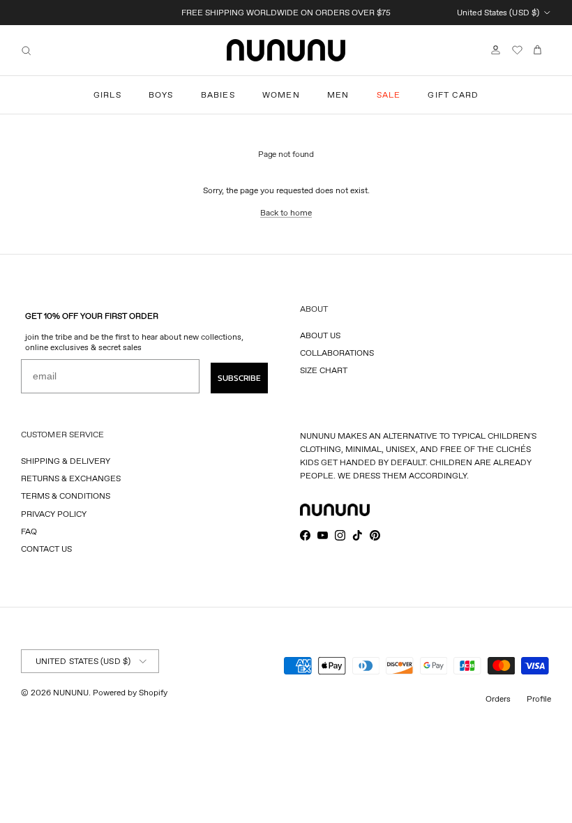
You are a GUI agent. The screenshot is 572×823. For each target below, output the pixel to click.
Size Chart (323, 370)
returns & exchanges (71, 478)
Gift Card (453, 94)
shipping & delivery (65, 460)
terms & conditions (65, 495)
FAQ (29, 531)
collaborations (337, 352)
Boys (161, 94)
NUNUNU (71, 692)
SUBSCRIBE (239, 378)
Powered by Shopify (130, 692)
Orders (498, 698)
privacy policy (53, 513)
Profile (539, 698)
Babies (218, 94)
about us (320, 335)
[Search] (26, 50)
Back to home (286, 212)
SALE (389, 94)
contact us (46, 548)
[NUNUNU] (286, 50)
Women (281, 94)
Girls (107, 94)
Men (338, 94)
